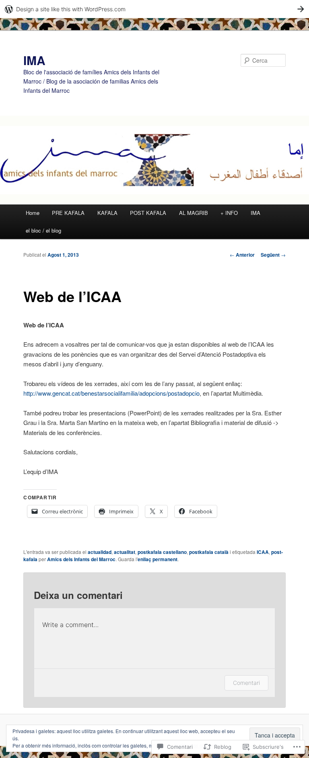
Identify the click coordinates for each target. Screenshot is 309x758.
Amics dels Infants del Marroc (81, 559)
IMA (34, 60)
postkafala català (209, 552)
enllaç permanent (157, 559)
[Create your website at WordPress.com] (154, 9)
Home (32, 213)
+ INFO (229, 213)
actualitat (124, 552)
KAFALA (107, 213)
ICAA (263, 552)
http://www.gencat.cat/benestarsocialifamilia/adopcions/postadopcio (111, 393)
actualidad (99, 552)
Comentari (246, 682)
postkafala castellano (162, 552)
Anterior (242, 254)
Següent (273, 254)
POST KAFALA (148, 213)
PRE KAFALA (68, 213)
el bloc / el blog (43, 230)
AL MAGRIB (193, 213)
